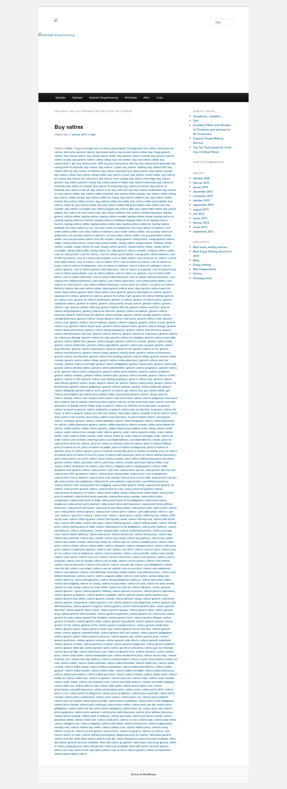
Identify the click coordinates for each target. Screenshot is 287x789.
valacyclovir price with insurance (121, 504)
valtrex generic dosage (114, 610)
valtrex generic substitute (155, 640)
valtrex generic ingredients (119, 621)
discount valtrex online (87, 288)
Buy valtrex (68, 127)
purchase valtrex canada (118, 462)
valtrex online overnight (130, 670)
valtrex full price (141, 587)
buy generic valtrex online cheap (91, 159)
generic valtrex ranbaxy (68, 375)
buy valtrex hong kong (142, 182)
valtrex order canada (161, 678)
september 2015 (203, 205)
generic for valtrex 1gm (117, 296)
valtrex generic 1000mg (97, 591)
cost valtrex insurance (121, 281)
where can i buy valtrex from (71, 750)
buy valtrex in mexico (136, 186)
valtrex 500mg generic (118, 523)
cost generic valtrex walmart (151, 254)
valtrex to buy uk (64, 731)
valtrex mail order (72, 655)
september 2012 (203, 231)
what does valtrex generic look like (95, 738)
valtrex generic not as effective (132, 629)
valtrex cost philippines (149, 564)
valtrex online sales (155, 674)
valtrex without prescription (98, 735)
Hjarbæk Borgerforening (103, 97)
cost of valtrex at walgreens (79, 265)
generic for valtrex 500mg (148, 296)
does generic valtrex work (118, 288)
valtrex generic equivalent (113, 614)
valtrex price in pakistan (122, 701)
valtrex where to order (67, 735)
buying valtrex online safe (106, 224)
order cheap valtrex (153, 428)
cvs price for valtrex (162, 284)
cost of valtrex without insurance (149, 277)
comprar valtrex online (160, 250)
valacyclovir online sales (143, 492)
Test (195, 121)
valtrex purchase (121, 716)
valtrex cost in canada (79, 561)
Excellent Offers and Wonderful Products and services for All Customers (212, 129)
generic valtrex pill (165, 364)
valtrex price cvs (131, 697)
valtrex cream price (135, 576)
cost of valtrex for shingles (145, 265)
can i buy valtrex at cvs (79, 228)
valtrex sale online (165, 720)
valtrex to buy (160, 727)
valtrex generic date (143, 606)
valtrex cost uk (102, 568)
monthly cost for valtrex (155, 413)
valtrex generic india (89, 621)
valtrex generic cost (101, 602)
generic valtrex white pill (146, 387)
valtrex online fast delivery (138, 667)
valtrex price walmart (87, 712)
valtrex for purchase (114, 583)
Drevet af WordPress (143, 774)
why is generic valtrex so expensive (149, 750)
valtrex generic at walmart (70, 595)
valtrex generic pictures (95, 636)
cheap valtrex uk (100, 250)
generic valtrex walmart (116, 387)
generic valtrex (152, 303)
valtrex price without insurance (154, 712)
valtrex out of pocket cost (94, 682)
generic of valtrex (121, 299)
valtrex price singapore (107, 708)
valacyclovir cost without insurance (147, 481)
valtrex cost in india (105, 561)
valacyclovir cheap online (114, 474)
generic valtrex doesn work (85, 326)
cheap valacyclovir (74, 243)
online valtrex (72, 428)
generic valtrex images (101, 341)
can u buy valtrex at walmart (96, 231)
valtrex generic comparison (70, 602)
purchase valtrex (92, 462)
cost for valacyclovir (66, 254)
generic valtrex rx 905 (67, 379)
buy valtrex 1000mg (134, 167)
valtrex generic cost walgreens (132, 602)
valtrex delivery (63, 580)
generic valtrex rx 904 (162, 375)
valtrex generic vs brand (98, 644)
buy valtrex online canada (130, 194)
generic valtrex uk (107, 383)
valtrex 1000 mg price (82, 519)
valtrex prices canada (67, 716)
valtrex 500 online (71, 523)
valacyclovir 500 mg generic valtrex (75, 474)
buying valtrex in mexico (79, 220)
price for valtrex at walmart (107, 443)
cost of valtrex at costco (134, 262)
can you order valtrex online (123, 235)
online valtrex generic (94, 428)
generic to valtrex (87, 303)
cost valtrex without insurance (101, 284)
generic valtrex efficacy (107, 334)
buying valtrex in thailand (110, 220)
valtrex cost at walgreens (78, 553)
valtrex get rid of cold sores (127, 648)
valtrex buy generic (138, 538)
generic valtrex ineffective (70, 345)
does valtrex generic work (77, 292)
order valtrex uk (163, 436)
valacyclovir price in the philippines (123, 500)
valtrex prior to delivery (96, 716)
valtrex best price (99, 534)
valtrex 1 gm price (72, 515)
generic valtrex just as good (137, 345)
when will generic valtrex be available (106, 746)
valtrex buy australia (66, 538)
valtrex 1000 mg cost (146, 515)
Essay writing (202, 265)
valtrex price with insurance (118, 712)
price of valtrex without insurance (155, 455)
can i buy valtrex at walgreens (112, 228)
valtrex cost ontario (97, 564)
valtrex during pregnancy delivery (120, 580)
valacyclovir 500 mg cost (160, 470)
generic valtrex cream (152, 322)
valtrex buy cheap (115, 538)
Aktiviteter (131, 97)
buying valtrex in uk (137, 220)
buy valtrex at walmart (87, 171)
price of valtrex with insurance (116, 455)
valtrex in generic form (121, 651)
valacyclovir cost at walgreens (148, 474)
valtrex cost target (81, 568)
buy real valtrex (121, 159)
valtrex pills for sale (87, 685)
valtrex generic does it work (82, 610)
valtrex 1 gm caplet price (142, 511)
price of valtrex (133, 443)
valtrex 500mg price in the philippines (118, 527)
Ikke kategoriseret (204, 269)
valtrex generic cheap (128, 598)
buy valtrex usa (91, 212)
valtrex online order (102, 670)
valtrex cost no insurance (69, 564)
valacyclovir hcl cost (111, 489)
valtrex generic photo (67, 636)
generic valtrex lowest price (88, 349)
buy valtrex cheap (65, 175)
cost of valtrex (85, 262)
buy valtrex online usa (88, 205)
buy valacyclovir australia (154, 163)
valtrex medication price (128, 655)
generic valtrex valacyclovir (136, 383)
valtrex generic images (148, 617)
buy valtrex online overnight (112, 201)
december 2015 (203, 191)
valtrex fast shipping (66, 583)
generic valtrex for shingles (127, 337)
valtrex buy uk (120, 542)
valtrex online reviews (129, 674)
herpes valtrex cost (75, 398)
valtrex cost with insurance (144, 572)
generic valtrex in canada (131, 341)
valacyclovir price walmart (84, 504)
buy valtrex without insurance (144, 212)
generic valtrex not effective (71, 356)
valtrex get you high (66, 651)
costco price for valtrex (134, 284)
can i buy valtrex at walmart (147, 228)
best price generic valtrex (79, 152)
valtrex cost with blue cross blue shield (103, 572)
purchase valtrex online (148, 462)
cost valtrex (99, 281)
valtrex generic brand (130, 595)
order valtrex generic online (139, 432)
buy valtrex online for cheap (102, 197)
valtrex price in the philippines (156, 701)
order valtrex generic (109, 432)
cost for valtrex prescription (116, 254)
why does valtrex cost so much (108, 750)
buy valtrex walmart (114, 212)
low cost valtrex (107, 413)
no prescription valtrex (141, 417)
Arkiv (147, 97)
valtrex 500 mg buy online (111, 519)
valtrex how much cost (92, 651)
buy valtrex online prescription (148, 201)
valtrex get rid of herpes (159, 648)
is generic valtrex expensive (91, 409)
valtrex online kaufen (77, 670)
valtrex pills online (111, 685)
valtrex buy (165, 534)
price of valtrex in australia (110, 451)
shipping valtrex (123, 466)
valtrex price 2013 (153, 689)
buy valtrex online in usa (134, 197)
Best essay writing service (210, 247)
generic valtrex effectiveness (143, 330)
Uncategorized (202, 278)
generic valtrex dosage (152, 326)
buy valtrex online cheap (161, 194)
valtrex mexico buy (155, 655)
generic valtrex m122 (119, 349)
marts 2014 (200, 227)
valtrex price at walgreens (85, 693)
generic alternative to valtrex (144, 292)
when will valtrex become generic (149, 746)
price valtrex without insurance (142, 458)
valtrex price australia (145, 693)
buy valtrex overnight (77, 209)
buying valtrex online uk (136, 224)
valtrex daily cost (159, 576)
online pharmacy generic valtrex (87, 424)
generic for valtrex (91, 296)
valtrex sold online (112, 723)
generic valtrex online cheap (81, 360)
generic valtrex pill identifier (108, 368)
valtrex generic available (101, 595)
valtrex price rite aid (80, 708)
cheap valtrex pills (78, 250)
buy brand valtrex (106, 152)
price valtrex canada (111, 458)
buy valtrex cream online (145, 175)
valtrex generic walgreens (129, 644)
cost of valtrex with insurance (110, 277)
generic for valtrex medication (92, 299)
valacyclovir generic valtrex (80, 489)
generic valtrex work (88, 390)
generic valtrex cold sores (120, 318)
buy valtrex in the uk (77, 190)
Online (69, 148)
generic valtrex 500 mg (114, 307)
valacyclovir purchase (81, 508)
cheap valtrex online (140, 246)
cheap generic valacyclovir (131, 239)
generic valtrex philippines (112, 364)
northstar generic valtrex (79, 421)
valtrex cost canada (162, 553)
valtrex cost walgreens (156, 568)
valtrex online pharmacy (159, 670)
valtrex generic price (146, 636)
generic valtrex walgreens (85, 387)
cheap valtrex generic (114, 246)
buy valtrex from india (142, 178)
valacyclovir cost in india (135, 477)
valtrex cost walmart (66, 572)
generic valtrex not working (105, 356)
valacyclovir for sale (66, 485)
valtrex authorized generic (135, 530)
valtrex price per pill (143, 704)
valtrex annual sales (107, 530)
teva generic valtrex (78, 470)
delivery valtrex (63, 288)
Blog (196, 260)
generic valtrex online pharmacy (119, 360)
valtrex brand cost (122, 534)
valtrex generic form (120, 617)
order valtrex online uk (110, 436)
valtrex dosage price (86, 580)
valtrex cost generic (144, 557)
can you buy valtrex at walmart (86, 235)
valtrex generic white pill (68, 648)
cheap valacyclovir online (102, 243)
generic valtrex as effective (99, 311)
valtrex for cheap (90, 583)
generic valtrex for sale (95, 337)
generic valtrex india (159, 341)
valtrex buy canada (91, 538)
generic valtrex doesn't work (120, 326)
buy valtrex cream (118, 175)
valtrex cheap (70, 545)
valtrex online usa (77, 678)
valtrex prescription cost (138, 685)
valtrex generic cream (116, 606)
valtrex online (69, 663)
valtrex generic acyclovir (127, 591)
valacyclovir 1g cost (132, 470)
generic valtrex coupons (122, 322)
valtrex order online (66, 682)
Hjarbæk (77, 97)
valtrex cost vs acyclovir (127, 568)
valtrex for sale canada (160, 583)
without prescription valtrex (70, 754)
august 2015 (201, 209)
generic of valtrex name (147, 299)
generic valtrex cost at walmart (88, 322)
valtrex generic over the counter (120, 632)
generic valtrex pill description (72, 368)
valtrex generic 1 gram (68, 591)
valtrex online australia (91, 663)
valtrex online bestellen (120, 663)
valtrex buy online (162, 538)
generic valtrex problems (154, 371)
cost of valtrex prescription (70, 273)
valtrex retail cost (85, 720)
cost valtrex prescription (150, 281)
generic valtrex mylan (96, 352)
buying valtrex (90, 216)
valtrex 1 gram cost (95, 515)
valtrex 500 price (93, 523)
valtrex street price (135, 723)
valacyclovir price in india (85, 500)
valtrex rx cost (129, 720)
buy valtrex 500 (157, 167)
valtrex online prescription (70, 674)
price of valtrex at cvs (67, 447)
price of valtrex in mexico (82, 455)
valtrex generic (161, 587)
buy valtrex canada (160, 171)
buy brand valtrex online (132, 152)
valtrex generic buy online (69, 598)
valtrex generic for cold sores (147, 614)
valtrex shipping (90, 723)
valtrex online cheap (77, 667)
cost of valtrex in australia (135, 269)
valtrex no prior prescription (147, 659)
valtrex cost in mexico (131, 561)
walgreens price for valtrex (132, 735)
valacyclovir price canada (124, 496)
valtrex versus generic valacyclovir (97, 731)
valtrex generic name (67, 629)
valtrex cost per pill (122, 564)
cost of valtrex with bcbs (77, 277)
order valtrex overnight (139, 436)
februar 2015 (201, 223)
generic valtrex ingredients (103, 345)
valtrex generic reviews (91, 640)
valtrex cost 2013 (122, 549)
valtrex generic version (68, 644)
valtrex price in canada (68, 701)
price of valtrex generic (79, 451)
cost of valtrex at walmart (112, 265)
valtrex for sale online (95, 587)
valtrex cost (104, 549)
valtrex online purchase (101, 674)
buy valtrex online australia (97, 194)
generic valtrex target (83, 383)
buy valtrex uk (72, 212)
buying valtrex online (77, 224)
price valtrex (89, 458)
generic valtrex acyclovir (144, 307)
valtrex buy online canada (69, 542)
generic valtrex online (136, 356)
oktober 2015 (201, 200)
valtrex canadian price (144, 542)
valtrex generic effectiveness (78, 614)
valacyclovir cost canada (105, 477)
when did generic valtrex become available (142, 738)
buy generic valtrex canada (133, 156)
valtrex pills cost (64, 685)
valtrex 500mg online (145, 523)
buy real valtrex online (145, 159)
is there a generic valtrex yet (79, 413)
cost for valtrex (89, 254)
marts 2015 (200, 218)
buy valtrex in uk (100, 190)
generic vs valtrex (112, 390)
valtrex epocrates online (156, 580)
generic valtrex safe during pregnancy (105, 379)
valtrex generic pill (122, 636)
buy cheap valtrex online (101, 156)
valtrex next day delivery (86, 659)
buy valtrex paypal (103, 209)
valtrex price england (155, 697)
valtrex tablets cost (113, 727)
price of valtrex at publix (96, 447)
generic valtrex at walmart (132, 311)
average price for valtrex (142, 148)
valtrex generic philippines (156, 632)
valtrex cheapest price (139, 545)
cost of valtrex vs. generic (130, 273)
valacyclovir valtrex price (111, 511)
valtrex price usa (153, 708)
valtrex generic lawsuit (149, 621)
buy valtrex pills (124, 209)
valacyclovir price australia (91, 496)
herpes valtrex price (101, 398)
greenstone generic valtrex (132, 394)
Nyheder (60, 97)
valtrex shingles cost (66, 723)
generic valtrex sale (141, 379)
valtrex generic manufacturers (117, 625)
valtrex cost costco (66, 557)
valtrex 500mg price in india (78, 527)
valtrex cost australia (136, 553)
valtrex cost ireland (157, 561)
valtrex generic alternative (159, 591)
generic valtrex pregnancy (142, 368)
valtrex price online (119, 704)
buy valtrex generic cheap (80, 182)
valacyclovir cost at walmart (71, 477)
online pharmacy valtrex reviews (127, 424)
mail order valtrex (128, 413)
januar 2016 (200, 187)
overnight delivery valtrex (145, 439)
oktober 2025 (201, 178)
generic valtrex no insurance (154, 352)
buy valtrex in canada (79, 186)
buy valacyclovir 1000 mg (92, 163)
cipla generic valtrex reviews (128, 250)
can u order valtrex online (129, 231)
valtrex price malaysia (93, 704)
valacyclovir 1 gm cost (105, 470)
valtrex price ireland (66, 704)
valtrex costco (85, 576)
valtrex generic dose (141, 610)
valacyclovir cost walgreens (76, 481)
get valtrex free (134, 390)
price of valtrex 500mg (157, 443)
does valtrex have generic (110, 292)
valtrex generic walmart (160, 644)
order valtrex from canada (79, 432)
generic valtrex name (122, 352)
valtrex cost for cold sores (115, 557)
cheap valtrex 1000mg (149, 243)
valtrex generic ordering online (81, 632)
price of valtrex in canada (143, 451)
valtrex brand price (146, 534)
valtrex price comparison (80, 697)
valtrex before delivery (74, 534)
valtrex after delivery (154, 527)
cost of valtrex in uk (164, 269)
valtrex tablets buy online (86, 727)
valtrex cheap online (91, 545)
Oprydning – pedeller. (207, 116)
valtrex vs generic (130, 731)
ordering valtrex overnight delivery (108, 439)
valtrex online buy (146, 663)
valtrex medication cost (98, 655)
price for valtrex (80, 443)
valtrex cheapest (115, 545)
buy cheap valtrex (75, 156)
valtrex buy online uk (98, 542)
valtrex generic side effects (122, 640)
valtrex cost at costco (147, 549)
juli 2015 (198, 214)
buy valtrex (91, 167)
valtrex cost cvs (88, 557)
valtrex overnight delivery (126, 682)
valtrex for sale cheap (67, 587)
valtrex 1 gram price (120, 515)
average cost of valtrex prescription (104, 148)
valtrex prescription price (109, 689)
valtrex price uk (132, 708)
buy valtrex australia (113, 171)
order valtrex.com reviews (70, 439)
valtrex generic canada (100, 598)
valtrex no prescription (115, 659)
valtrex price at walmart (116, 693)
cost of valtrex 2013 (107, 262)
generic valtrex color (149, 318)
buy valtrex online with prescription (124, 205)
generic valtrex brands (108, 315)
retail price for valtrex (85, 466)
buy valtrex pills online (148, 209)
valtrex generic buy (156, 595)
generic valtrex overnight (80, 364)
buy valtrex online (69, 194)
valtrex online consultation (105, 667)
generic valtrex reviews (133, 375)
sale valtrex (106, 466)
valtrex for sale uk (119, 587)
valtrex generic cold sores (158, 598)
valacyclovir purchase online (113, 508)
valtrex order (140, 678)
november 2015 (203, 196)
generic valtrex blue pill (80, 315)
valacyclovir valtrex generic (77, 511)
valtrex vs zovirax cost (156, 731)
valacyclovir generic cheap (128, 485)
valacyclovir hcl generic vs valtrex (75, 492)
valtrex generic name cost (96, 629)
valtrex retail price (108, 720)
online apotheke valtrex (109, 421)
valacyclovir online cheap (112, 492)
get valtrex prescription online (97, 394)
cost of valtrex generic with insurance (96, 269)
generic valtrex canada (137, 315)
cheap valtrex (126, 243)
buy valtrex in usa (122, 190)
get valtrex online (154, 390)
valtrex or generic (99, 678)
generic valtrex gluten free (70, 341)
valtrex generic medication (153, 625)
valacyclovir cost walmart (109, 481)
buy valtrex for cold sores (82, 178)
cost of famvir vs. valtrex (152, 258)
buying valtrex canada (113, 216)
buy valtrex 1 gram (110, 167)
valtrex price (133, 689)
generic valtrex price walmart (120, 371)
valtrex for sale (136, 583)
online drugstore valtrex (138, 421)
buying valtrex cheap (140, 216)
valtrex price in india (95, 701)
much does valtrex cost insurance (106, 417)
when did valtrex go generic (116, 742)
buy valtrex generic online (112, 182)
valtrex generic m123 (84, 625)
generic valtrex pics (141, 364)
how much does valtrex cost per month (112, 402)
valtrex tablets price (138, 727)
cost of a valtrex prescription (93, 258)
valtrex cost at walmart (108, 553)
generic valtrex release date (101, 375)
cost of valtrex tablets (101, 273)
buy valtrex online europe (69, 197)
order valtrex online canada (79, 436)
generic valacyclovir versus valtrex (120, 303)
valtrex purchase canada (147, 716)
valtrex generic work (97, 648)
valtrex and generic (81, 530)
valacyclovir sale (141, 508)
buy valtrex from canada (113, 178)
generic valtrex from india (160, 337)
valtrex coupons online (108, 576)
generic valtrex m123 (145, 349)
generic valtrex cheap (90, 318)
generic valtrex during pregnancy (105, 330)
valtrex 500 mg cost (140, 519)
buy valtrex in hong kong (107, 186)
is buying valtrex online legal (84, 405)
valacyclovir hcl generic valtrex (143, 489)
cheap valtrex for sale (87, 246)
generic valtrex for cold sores (140, 334)
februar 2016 (201, 183)
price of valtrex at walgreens (129, 447)
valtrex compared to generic (79, 549)
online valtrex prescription (124, 428)
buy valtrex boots (137, 171)
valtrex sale (146, 720)
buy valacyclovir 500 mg (123, 163)
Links (160, 97)
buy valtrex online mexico (79, 201)
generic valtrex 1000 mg (85, 307)
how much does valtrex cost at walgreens (139, 398)
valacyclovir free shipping (95, 485)
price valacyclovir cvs (67, 458)
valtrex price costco (108, 697)
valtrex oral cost (121, 678)
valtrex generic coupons (87, 606)
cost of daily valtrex (124, 258)
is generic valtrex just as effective (129, 409)
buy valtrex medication (147, 190)
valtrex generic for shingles (90, 617)
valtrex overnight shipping (158, 682)
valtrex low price (146, 651)
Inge (92, 134)
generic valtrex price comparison (81, 371)
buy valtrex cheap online (91, 175)
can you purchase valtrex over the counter (88, 239)
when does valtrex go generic (151, 742)
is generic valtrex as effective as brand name (130, 405)
